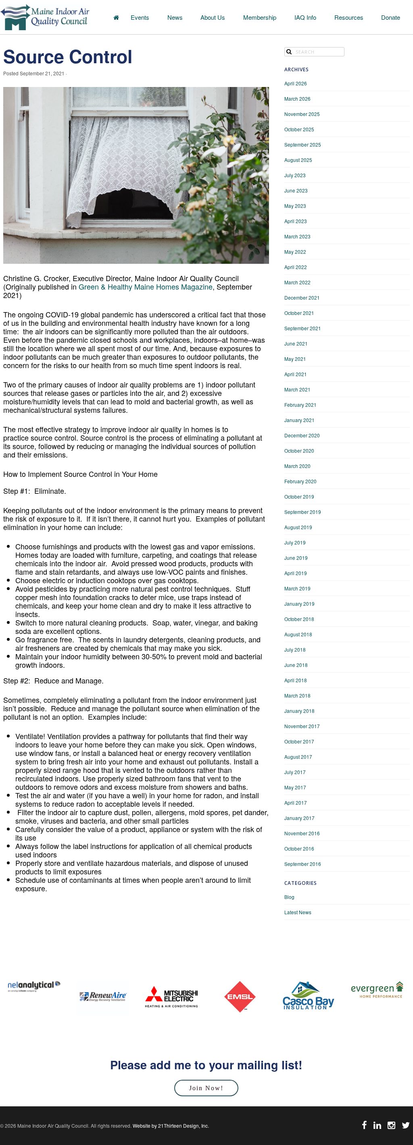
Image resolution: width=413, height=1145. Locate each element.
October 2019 (299, 496)
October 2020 (299, 450)
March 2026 (297, 98)
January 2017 (299, 817)
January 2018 (299, 710)
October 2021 (299, 312)
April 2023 (295, 220)
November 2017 (302, 726)
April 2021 (295, 374)
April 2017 (295, 802)
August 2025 (298, 159)
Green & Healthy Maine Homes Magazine (146, 286)
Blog (289, 896)
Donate (390, 17)
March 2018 (297, 695)
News (175, 17)
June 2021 (296, 343)
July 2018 (295, 649)
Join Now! (206, 1088)
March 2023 (297, 236)
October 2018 (299, 618)
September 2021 (302, 328)
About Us (212, 17)
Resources (348, 17)
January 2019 (299, 603)
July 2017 (295, 771)
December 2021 (302, 297)
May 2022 (295, 251)
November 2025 (302, 113)
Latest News (297, 912)
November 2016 (302, 833)
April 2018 (295, 680)
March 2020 (297, 465)
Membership (259, 17)
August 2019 (298, 527)
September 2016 (302, 863)
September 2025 (302, 144)
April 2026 (295, 83)
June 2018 (296, 664)
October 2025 (299, 129)
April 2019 (295, 572)
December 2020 (302, 435)
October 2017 (299, 741)
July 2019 (295, 542)
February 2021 (300, 404)
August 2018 (298, 634)
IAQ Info (305, 17)
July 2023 (295, 175)
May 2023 (295, 205)
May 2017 (295, 787)
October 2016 (299, 848)
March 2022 (297, 282)
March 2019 (297, 588)
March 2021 (297, 389)
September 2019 (302, 511)
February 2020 (300, 481)
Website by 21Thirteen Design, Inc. (170, 1125)
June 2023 (296, 190)
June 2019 (296, 557)
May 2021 (295, 358)
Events (140, 17)
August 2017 (298, 756)
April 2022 (295, 266)
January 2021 (299, 419)
